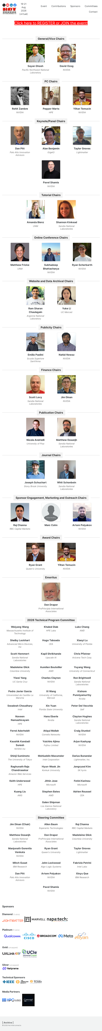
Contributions (58, 6)
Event (44, 6)
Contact (93, 11)
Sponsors (75, 6)
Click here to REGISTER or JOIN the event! (51, 23)
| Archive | (8, 1022)
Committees (91, 6)
